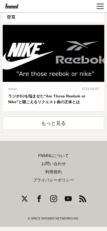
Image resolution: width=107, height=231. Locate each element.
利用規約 (53, 172)
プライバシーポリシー (53, 180)
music (12, 89)
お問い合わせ (53, 163)
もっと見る (53, 123)
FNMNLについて (53, 156)
